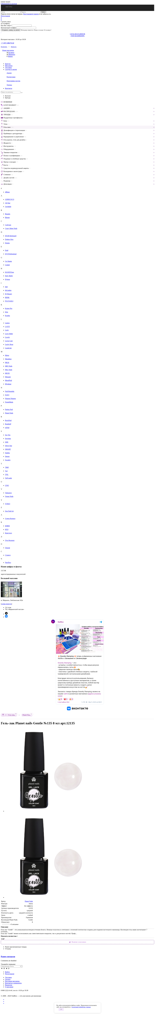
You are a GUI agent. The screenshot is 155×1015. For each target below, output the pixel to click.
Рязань (10, 56)
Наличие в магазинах (79, 942)
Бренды (8, 64)
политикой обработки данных (81, 1007)
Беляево (11, 52)
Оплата (7, 979)
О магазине (9, 987)
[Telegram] (6, 968)
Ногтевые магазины (12, 981)
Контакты (8, 88)
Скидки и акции (11, 69)
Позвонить (4, 46)
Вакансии (8, 985)
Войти (7, 972)
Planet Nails (27, 715)
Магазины (8, 66)
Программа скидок (13, 81)
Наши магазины (8, 50)
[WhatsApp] (9, 968)
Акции (9, 73)
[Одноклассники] (4, 968)
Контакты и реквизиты (13, 983)
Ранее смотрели (8, 956)
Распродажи (11, 77)
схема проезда (6, 604)
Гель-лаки (12, 714)
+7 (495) (7, 43)
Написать (13, 46)
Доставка (8, 67)
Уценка (9, 85)
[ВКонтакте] (2, 968)
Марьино (12, 54)
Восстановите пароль (31, 14)
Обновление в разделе (9, 4)
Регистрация (5, 16)
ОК (61, 1009)
